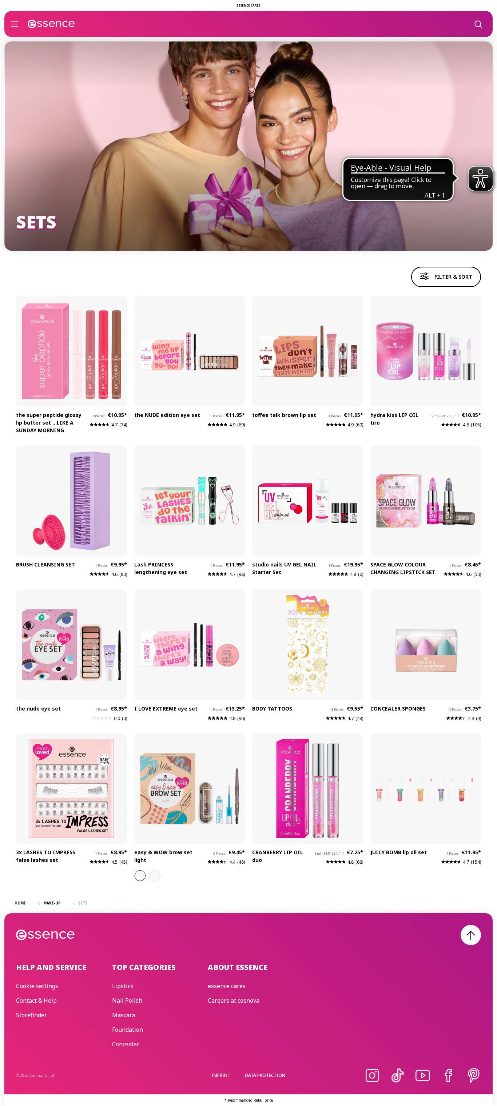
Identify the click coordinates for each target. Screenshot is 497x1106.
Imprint (221, 1075)
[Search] (478, 24)
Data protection (265, 1075)
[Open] (14, 24)
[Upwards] (471, 935)
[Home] (51, 24)
